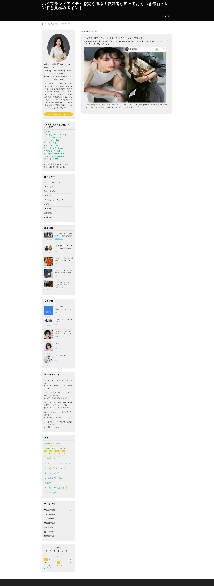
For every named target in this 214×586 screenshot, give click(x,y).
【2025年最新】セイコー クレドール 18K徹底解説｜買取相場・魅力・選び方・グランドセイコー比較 (64, 249)
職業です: (48, 71)
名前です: (47, 64)
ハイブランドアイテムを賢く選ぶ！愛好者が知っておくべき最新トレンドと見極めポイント (105, 5)
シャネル (63, 468)
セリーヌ (48, 473)
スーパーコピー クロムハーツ (57, 148)
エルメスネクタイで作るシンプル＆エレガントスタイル (58, 394)
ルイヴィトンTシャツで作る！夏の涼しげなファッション (58, 423)
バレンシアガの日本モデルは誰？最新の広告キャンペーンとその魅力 (58, 403)
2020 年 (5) (50, 532)
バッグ (115, 41)
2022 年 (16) (50, 523)
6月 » (50, 568)
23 (58, 562)
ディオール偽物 (52, 159)
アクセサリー (53, 182)
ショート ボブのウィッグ (62, 343)
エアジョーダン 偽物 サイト (55, 488)
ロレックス (61, 448)
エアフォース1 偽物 (53, 151)
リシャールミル (64, 463)
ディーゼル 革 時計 (61, 356)
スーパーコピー (51, 463)
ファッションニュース (56, 200)
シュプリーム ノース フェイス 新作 (63, 320)
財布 (49, 213)
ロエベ (61, 478)
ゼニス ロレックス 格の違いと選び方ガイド (58, 381)
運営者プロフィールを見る (58, 114)
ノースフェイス (51, 478)
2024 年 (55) (50, 514)
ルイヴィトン (50, 448)
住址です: (48, 76)
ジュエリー (56, 458)
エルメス (48, 483)
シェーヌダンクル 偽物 (55, 156)
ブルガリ (55, 468)
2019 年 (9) (50, 536)
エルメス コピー (52, 145)
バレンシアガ (50, 453)
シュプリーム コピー (53, 137)
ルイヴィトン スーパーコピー (57, 135)
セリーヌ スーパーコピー (55, 153)
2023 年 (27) (50, 519)
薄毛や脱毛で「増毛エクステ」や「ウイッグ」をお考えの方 (64, 334)
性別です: (47, 67)
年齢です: (63, 64)
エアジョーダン (51, 493)
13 (46, 559)
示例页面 (166, 16)
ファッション (52, 195)
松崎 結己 (105, 41)
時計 (49, 204)
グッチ (108, 44)
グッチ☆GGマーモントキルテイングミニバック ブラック (113, 38)
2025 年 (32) (50, 510)
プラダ (56, 473)
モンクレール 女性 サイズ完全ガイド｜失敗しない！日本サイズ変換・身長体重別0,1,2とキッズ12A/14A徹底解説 (64, 273)
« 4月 (46, 568)
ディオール (61, 453)
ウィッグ (51, 187)
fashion (47, 444)
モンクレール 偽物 (52, 140)
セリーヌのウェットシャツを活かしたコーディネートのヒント (64, 309)
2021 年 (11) (50, 527)
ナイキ (48, 132)
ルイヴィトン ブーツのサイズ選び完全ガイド (57, 413)
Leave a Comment (128, 41)
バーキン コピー (52, 143)
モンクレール (57, 444)
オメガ (47, 468)
